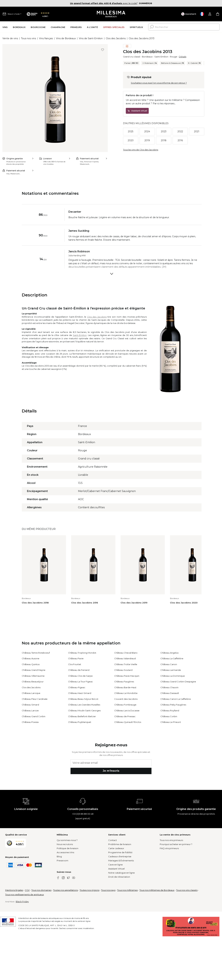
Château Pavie (76, 658)
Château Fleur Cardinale (34, 699)
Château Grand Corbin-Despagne (178, 681)
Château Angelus (169, 652)
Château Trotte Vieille (125, 664)
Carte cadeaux (116, 848)
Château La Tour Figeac (80, 681)
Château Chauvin (169, 687)
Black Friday (22, 901)
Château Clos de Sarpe (80, 676)
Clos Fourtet (74, 664)
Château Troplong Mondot (82, 652)
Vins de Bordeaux (66, 38)
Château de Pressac (125, 716)
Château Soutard (123, 670)
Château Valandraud (125, 658)
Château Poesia (30, 722)
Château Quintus (30, 664)
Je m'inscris (111, 770)
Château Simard (30, 704)
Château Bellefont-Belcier (82, 716)
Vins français (46, 38)
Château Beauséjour (33, 681)
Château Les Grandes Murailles (84, 704)
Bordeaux (147, 56)
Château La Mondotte (125, 693)
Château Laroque (31, 693)
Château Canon (168, 664)
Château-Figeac (76, 687)
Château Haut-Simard (79, 693)
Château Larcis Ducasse (126, 710)
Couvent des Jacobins (125, 699)
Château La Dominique (172, 676)
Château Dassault (169, 693)
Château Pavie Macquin (126, 676)
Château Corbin (168, 716)
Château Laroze (30, 710)
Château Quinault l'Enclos (127, 722)
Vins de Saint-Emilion (91, 38)
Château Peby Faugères (173, 704)
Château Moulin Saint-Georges (84, 710)
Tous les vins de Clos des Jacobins (140, 149)
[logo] (111, 14)
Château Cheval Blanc (126, 652)
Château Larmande (170, 670)
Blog (59, 856)
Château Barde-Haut (125, 687)
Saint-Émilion (80, 335)
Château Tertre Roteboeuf (36, 652)
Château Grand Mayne (33, 670)
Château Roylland (169, 710)
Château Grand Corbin (33, 716)
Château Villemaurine (33, 676)
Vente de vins (10, 38)
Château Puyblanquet (79, 722)
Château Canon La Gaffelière (175, 699)
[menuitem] (5, 27)
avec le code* (103, 3)
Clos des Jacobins (116, 38)
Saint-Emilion (161, 56)
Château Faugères (124, 681)
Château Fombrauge (125, 704)
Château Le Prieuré (170, 722)
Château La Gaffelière (171, 658)
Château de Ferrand (78, 670)
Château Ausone (30, 658)
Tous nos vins (28, 38)
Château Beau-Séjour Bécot (83, 699)
